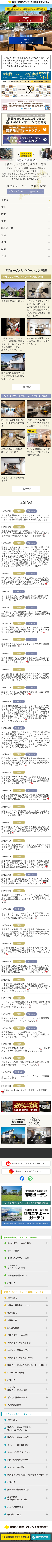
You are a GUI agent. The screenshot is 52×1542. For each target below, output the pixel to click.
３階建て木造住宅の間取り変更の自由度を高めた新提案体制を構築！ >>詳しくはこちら (25, 1063)
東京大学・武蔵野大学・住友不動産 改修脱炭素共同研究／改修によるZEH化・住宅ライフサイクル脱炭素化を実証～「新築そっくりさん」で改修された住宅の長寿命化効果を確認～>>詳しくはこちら (25, 864)
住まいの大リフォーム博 (18, 1258)
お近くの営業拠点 (15, 1507)
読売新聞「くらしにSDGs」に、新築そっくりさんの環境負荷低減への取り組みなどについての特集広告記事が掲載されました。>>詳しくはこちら (25, 881)
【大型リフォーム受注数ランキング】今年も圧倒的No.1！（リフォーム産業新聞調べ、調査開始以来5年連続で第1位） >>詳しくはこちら (25, 613)
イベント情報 (13, 1250)
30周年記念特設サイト (17, 1275)
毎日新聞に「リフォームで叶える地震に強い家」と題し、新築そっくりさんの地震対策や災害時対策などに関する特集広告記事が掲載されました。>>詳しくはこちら (25, 830)
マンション (26, 40)
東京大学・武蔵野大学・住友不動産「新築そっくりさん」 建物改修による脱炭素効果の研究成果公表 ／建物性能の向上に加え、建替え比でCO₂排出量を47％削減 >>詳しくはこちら (26, 932)
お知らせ (11, 1283)
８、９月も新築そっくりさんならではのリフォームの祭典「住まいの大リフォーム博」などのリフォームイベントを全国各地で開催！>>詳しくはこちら (25, 517)
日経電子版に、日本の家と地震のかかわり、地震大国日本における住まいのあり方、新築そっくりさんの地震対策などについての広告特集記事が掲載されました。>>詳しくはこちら (25, 677)
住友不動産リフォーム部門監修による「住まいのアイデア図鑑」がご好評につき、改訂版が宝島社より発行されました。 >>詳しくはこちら (25, 1034)
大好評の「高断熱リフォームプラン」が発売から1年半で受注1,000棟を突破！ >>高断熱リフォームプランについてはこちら (25, 847)
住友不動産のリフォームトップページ (20, 1237)
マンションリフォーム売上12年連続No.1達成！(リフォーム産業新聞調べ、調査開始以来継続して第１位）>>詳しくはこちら (25, 598)
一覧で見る (26, 387)
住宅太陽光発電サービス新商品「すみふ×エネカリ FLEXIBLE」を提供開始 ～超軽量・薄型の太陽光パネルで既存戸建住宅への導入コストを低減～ (25, 533)
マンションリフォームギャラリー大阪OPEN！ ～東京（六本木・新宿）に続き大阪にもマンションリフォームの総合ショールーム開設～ (25, 915)
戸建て (26, 19)
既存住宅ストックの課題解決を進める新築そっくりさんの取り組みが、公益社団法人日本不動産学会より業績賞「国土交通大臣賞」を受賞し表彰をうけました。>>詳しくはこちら (25, 761)
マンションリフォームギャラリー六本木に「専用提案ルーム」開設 (25, 1077)
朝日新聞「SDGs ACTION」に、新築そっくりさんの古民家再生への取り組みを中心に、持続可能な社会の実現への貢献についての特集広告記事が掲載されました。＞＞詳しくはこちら (25, 779)
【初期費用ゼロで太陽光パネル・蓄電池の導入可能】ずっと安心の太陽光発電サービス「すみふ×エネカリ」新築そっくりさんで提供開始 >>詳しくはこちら (25, 950)
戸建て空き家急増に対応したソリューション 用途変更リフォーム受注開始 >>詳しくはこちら (25, 1049)
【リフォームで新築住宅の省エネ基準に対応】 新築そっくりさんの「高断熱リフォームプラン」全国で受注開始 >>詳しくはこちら (25, 1004)
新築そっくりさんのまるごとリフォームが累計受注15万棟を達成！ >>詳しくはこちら (25, 1019)
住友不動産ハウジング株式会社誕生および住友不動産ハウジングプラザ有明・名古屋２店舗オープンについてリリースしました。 (25, 659)
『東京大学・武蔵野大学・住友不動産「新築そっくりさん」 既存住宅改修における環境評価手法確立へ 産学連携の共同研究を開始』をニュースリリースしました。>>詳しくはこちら (25, 987)
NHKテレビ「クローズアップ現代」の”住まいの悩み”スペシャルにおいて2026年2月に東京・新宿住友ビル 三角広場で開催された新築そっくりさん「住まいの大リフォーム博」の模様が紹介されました (25, 580)
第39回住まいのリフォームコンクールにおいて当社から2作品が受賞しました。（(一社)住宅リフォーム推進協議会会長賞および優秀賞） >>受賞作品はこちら (25, 898)
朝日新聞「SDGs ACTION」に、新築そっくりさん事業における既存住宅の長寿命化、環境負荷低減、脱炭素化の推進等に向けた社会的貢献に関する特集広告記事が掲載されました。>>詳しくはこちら (25, 969)
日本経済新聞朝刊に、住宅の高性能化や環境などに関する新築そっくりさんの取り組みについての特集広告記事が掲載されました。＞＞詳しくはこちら (25, 797)
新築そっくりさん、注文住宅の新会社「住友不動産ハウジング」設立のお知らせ (25, 693)
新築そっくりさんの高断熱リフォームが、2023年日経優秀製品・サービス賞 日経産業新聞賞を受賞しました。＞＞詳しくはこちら (25, 813)
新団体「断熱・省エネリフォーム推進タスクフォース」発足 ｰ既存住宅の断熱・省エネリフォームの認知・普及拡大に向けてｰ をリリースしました (25, 629)
